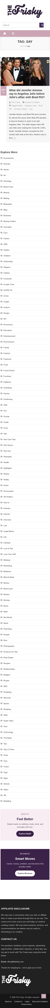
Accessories (8, 158)
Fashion (6, 353)
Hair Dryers (8, 445)
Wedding (7, 801)
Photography (8, 646)
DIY (5, 319)
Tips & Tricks (8, 749)
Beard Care (8, 187)
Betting (6, 198)
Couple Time (8, 284)
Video (5, 790)
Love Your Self (9, 554)
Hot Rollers (8, 497)
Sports (6, 703)
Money (6, 583)
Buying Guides (9, 221)
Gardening (7, 399)
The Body (7, 738)
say (31, 109)
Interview (7, 520)
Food (5, 365)
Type (5, 772)
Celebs (37, 102)
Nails (5, 612)
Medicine (7, 571)
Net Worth (7, 617)
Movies (6, 594)
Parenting (7, 629)
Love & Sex (8, 548)
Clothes (6, 273)
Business (7, 215)
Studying (7, 709)
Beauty (6, 192)
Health (6, 462)
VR (4, 795)
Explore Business (25, 873)
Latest (27, 1002)
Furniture (7, 376)
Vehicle (6, 784)
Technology (8, 732)
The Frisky (15, 102)
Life (5, 537)
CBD (5, 244)
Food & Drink (9, 370)
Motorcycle (8, 589)
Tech (5, 726)
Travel (6, 767)
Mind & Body (8, 577)
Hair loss (7, 451)
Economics (8, 324)
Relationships (9, 669)
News (5, 623)
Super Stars (8, 721)
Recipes (6, 663)
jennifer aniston (20, 109)
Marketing (7, 566)
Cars (5, 233)
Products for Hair (10, 652)
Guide (6, 422)
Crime (6, 296)
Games (6, 393)
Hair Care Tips (9, 439)
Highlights (7, 468)
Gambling (7, 388)
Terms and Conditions (40, 1002)
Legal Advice (8, 531)
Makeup (6, 560)
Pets (5, 640)
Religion (6, 675)
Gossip (6, 416)
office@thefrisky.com (15, 962)
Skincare (7, 698)
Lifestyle (6, 543)
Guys (5, 428)
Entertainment (9, 336)
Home (6, 485)
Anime (6, 169)
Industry (6, 508)
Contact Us (18, 1002)
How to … (7, 502)
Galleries (7, 382)
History (6, 474)
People (6, 635)
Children (7, 256)
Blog (5, 210)
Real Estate (8, 657)
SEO (5, 686)
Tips (5, 744)
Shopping (7, 692)
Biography (7, 204)
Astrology (7, 181)
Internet (6, 514)
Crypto (6, 302)
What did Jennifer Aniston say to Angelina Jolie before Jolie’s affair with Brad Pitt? (27, 94)
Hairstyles (7, 457)
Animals (6, 164)
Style (5, 715)
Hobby (6, 479)
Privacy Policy (26, 1004)
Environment (8, 342)
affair (20, 106)
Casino (6, 238)
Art (4, 175)
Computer (7, 279)
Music (5, 606)
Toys (5, 761)
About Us (8, 1002)
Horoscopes (8, 491)
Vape (5, 778)
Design (6, 313)
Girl (4, 411)
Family (6, 347)
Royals (6, 680)
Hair (5, 434)
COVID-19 (7, 290)
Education (7, 330)
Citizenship (8, 261)
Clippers (6, 267)
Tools (5, 755)
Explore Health (25, 834)
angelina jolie (30, 106)
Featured (7, 359)
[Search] (41, 25)
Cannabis (7, 227)
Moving (6, 600)
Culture (6, 307)
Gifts (5, 405)
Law (5, 525)
